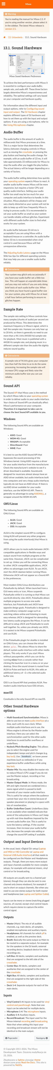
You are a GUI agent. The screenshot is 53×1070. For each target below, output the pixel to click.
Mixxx (28, 4)
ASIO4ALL (39, 494)
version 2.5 (10, 29)
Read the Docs (28, 1062)
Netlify (18, 1065)
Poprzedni (12, 1038)
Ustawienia (15, 37)
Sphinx (21, 1060)
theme (37, 1060)
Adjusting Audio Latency (19, 253)
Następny (41, 1038)
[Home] (5, 37)
